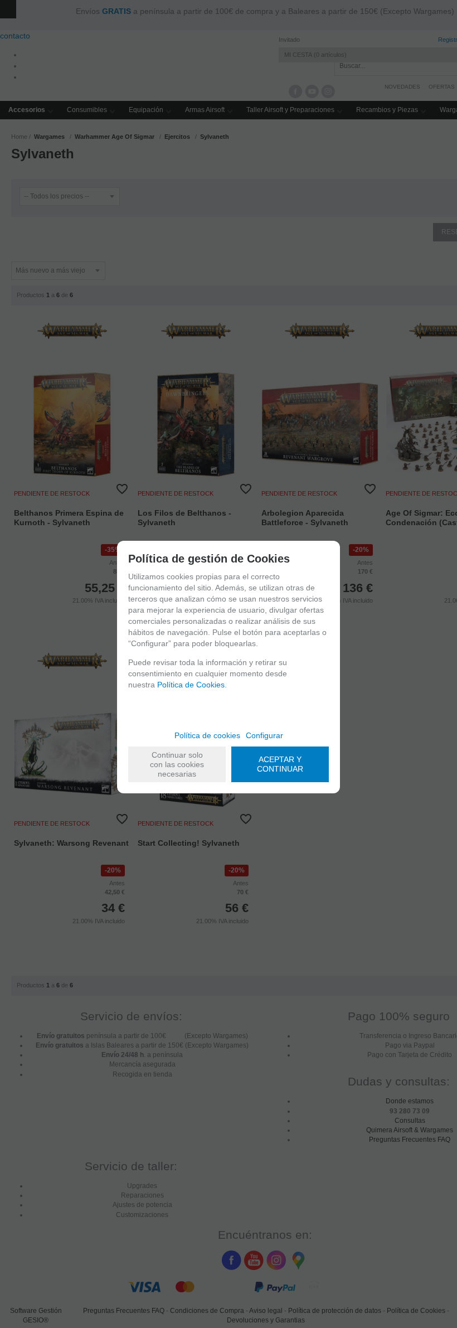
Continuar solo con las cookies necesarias (177, 764)
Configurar (264, 735)
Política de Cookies (191, 684)
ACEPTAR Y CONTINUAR (280, 764)
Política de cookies (207, 735)
